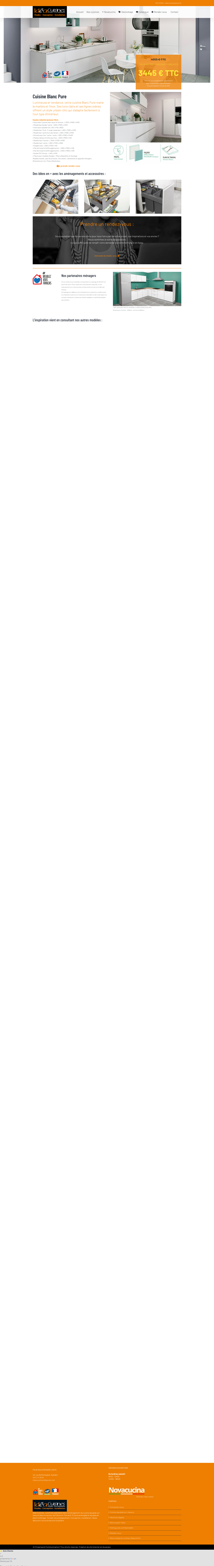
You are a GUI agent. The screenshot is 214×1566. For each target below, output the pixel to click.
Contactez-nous (117, 1507)
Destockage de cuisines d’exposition (125, 1538)
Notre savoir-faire (117, 1522)
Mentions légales (117, 1517)
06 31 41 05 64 (159, 3)
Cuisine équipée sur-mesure (122, 1512)
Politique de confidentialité (121, 1528)
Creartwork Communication (48, 1547)
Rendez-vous (115, 1533)
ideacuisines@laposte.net (173, 3)
